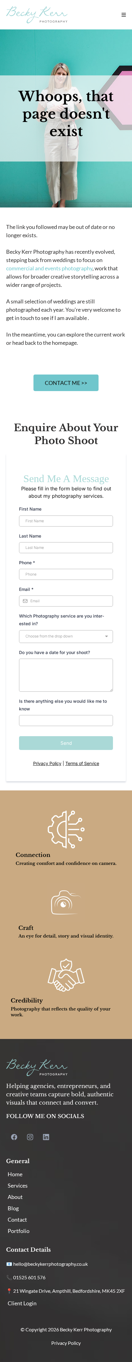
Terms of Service (82, 763)
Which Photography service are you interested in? (61, 619)
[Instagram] (30, 1137)
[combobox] (66, 636)
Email (26, 589)
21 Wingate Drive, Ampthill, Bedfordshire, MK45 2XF (69, 1291)
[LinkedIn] (46, 1137)
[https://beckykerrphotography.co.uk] (37, 14)
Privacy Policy (47, 763)
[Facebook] (14, 1137)
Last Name (30, 535)
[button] (123, 15)
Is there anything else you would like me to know (63, 704)
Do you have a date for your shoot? (54, 652)
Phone (27, 562)
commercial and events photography (49, 268)
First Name (30, 509)
